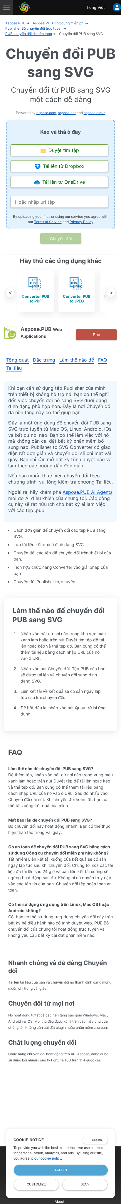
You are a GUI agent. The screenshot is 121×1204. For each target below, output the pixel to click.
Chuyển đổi (61, 238)
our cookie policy (47, 1158)
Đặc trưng (44, 360)
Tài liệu (14, 368)
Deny (84, 1184)
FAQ (102, 360)
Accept (61, 1170)
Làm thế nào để (76, 360)
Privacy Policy (81, 222)
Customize (36, 1184)
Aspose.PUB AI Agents (87, 492)
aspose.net (67, 113)
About (59, 1201)
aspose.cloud (94, 113)
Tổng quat (17, 360)
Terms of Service (48, 222)
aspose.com (46, 113)
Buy (96, 334)
